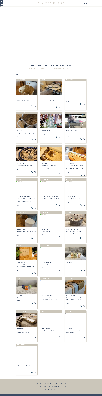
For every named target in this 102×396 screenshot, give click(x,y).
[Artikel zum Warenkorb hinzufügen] (34, 106)
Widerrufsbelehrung (51, 389)
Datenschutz (84, 395)
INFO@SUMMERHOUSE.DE (51, 385)
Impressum (76, 395)
